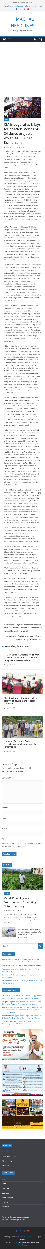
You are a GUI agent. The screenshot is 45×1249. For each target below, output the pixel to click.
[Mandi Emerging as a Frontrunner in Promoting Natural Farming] (22, 879)
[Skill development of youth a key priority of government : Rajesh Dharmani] (22, 674)
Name (5, 807)
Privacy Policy (7, 1161)
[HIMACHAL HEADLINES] (4, 39)
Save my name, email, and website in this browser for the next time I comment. (22, 845)
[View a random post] (40, 39)
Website (5, 829)
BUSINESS (5, 1193)
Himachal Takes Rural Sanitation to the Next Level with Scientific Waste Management (30, 932)
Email (5, 818)
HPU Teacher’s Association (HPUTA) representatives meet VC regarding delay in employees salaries (22, 657)
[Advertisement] (22, 71)
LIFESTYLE (5, 1188)
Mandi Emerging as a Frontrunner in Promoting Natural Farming (20, 902)
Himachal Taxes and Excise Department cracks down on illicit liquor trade (21, 744)
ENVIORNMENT (7, 1198)
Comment (6, 778)
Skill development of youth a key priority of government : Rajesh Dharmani (20, 700)
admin (22, 147)
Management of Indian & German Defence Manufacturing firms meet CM (23, 638)
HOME (4, 1179)
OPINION (7, 893)
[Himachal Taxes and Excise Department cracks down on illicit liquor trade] (22, 717)
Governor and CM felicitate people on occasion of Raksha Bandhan (22, 5)
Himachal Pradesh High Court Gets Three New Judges (21, 965)
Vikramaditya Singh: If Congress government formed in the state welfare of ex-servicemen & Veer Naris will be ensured (23, 628)
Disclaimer (6, 1165)
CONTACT (5, 1207)
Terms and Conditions (10, 1156)
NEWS (6, 119)
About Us (5, 1152)
